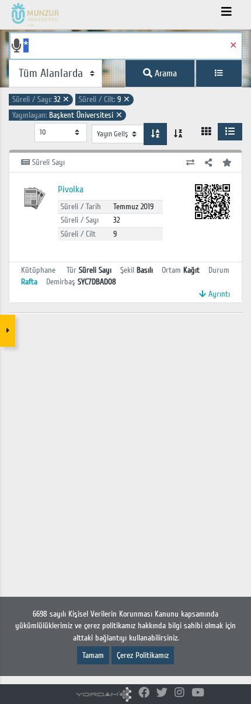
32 (40, 99)
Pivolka (70, 189)
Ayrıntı (218, 294)
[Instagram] (179, 693)
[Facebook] (143, 693)
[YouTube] (197, 693)
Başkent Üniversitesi (67, 115)
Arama (164, 73)
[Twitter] (162, 693)
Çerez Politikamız (143, 655)
